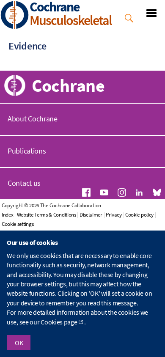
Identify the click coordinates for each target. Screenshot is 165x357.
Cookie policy (139, 214)
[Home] (15, 16)
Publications (27, 151)
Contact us (24, 183)
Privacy (114, 214)
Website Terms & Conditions (46, 214)
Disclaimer (91, 214)
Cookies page (59, 322)
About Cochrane (33, 119)
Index (8, 214)
